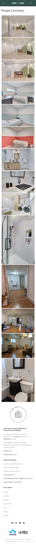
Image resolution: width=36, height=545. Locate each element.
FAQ (4, 507)
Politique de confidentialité (10, 541)
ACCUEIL (5, 492)
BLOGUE (5, 511)
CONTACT (6, 515)
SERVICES (6, 500)
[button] (3, 3)
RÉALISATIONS (7, 504)
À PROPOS (6, 496)
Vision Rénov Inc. (13, 539)
